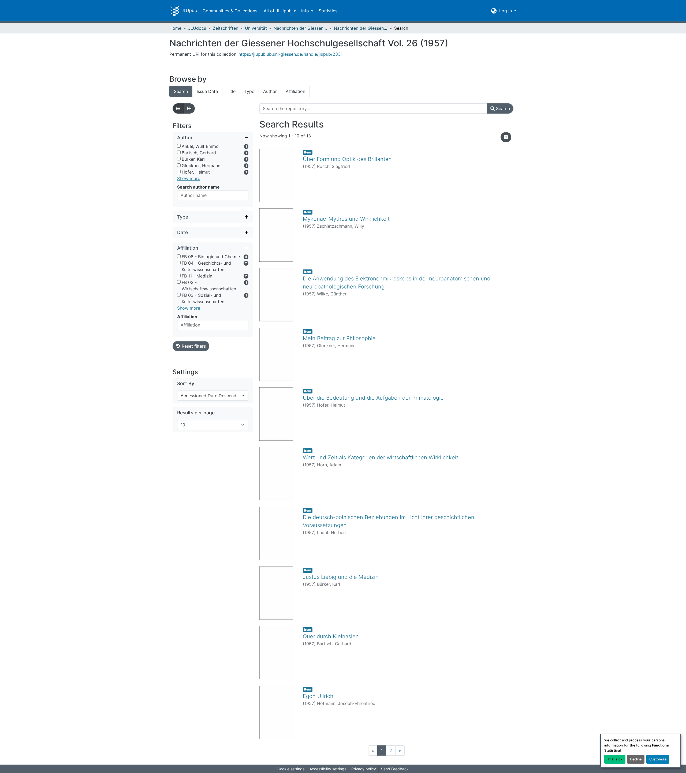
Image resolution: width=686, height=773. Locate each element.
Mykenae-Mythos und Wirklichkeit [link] (346, 219)
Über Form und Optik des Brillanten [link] (347, 159)
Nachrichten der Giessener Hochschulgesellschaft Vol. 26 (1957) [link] (360, 28)
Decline (636, 759)
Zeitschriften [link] (225, 28)
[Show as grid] (189, 108)
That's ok (614, 759)
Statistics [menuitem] (328, 10)
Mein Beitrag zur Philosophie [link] (339, 338)
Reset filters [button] (193, 346)
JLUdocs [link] (197, 28)
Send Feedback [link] (395, 769)
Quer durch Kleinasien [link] (331, 636)
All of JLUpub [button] (278, 10)
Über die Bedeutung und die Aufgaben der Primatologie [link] (373, 398)
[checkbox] (179, 146)
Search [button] (502, 108)
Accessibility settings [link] (328, 769)
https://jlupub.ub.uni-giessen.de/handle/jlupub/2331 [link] (290, 54)
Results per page (196, 412)
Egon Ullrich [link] (318, 696)
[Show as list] (178, 108)
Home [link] (175, 28)
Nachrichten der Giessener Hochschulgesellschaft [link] (300, 28)
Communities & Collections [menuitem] (230, 10)
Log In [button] (506, 10)
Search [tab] (181, 91)
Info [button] (305, 10)
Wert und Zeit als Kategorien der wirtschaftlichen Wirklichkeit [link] (380, 457)
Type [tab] (249, 91)
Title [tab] (231, 91)
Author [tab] (270, 91)
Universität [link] (256, 28)
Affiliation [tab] (295, 91)
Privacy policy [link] (363, 769)
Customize (657, 759)
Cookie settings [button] (290, 769)
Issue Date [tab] (207, 91)
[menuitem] (279, 10)
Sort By (185, 383)
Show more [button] (188, 178)
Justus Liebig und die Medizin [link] (341, 577)
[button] (183, 10)
